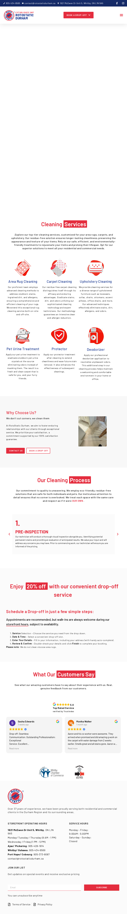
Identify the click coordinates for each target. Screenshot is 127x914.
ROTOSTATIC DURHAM (24, 15)
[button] (121, 15)
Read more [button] (14, 748)
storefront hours (17, 624)
